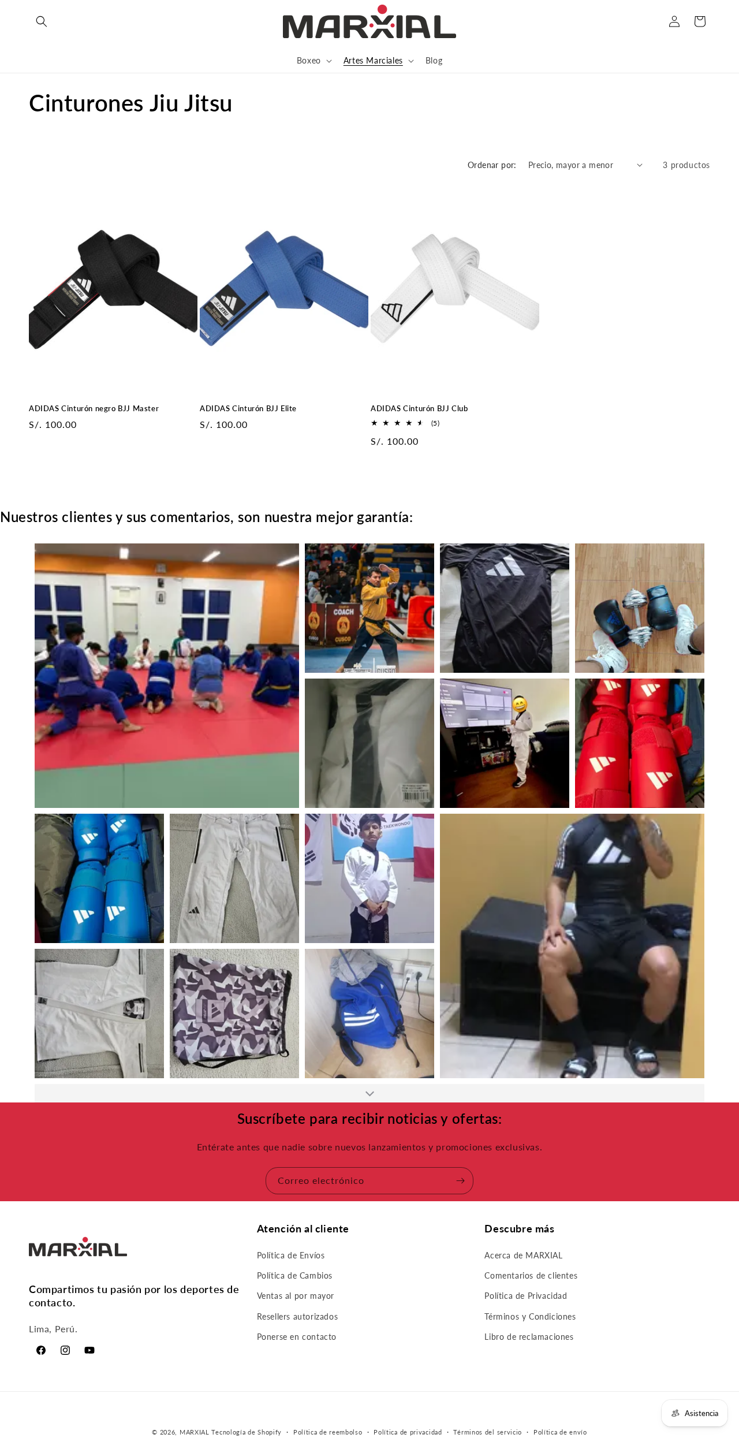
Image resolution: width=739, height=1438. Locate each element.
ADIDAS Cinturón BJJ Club (419, 408)
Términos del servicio (487, 1431)
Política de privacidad (408, 1431)
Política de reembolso (328, 1431)
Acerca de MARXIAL (523, 1255)
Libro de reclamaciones (528, 1337)
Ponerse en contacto (297, 1337)
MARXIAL (195, 1432)
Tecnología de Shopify (246, 1432)
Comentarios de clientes (530, 1276)
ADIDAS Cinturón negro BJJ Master (94, 408)
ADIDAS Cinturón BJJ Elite (248, 408)
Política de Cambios (295, 1276)
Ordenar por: (492, 165)
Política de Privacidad (525, 1296)
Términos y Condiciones (530, 1316)
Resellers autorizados (297, 1316)
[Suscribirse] (460, 1180)
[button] (41, 21)
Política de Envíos (291, 1255)
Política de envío (560, 1431)
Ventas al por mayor (295, 1296)
